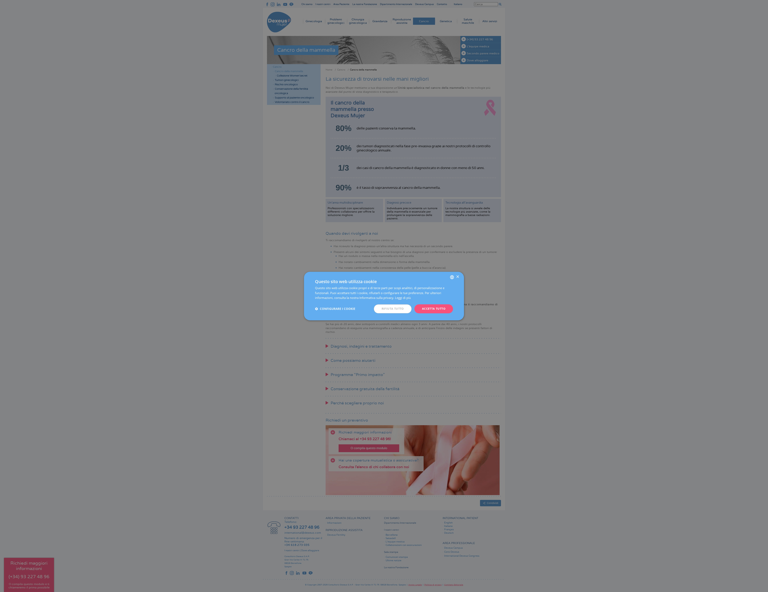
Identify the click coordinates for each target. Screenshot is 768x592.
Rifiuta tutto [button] (393, 308)
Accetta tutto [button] (433, 308)
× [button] (457, 276)
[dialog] (384, 296)
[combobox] (452, 277)
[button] (335, 309)
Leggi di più (403, 298)
